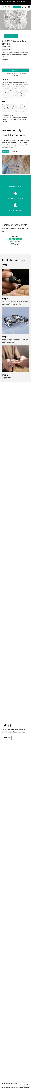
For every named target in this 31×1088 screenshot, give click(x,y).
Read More (5, 59)
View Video (11, 36)
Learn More (6, 151)
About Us (14, 151)
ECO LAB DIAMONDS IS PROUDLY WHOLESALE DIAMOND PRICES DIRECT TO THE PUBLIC (15, 2)
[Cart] (25, 7)
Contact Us (6, 737)
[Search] (23, 7)
